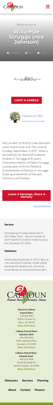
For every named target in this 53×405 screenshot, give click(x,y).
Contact (25, 390)
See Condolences (42, 206)
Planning (42, 380)
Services (27, 380)
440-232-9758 (26, 359)
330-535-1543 (26, 316)
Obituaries (11, 380)
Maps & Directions (26, 325)
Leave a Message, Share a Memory (26, 196)
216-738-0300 (26, 337)
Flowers (40, 390)
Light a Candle (27, 100)
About (12, 390)
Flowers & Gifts (32, 116)
